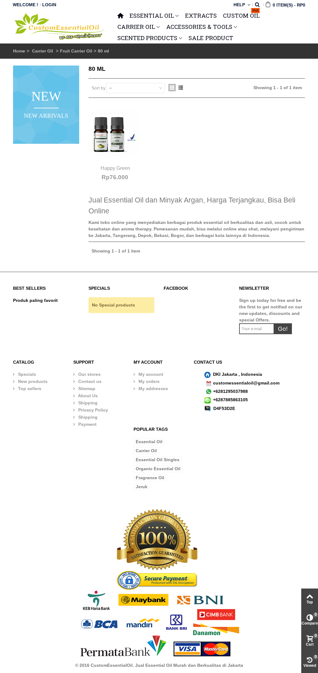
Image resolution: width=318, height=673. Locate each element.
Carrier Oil (43, 50)
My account (150, 374)
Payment (87, 424)
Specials (26, 374)
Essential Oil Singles (157, 459)
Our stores (89, 374)
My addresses (152, 388)
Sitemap (86, 388)
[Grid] (172, 87)
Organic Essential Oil (158, 468)
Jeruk (142, 486)
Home (19, 50)
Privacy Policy (92, 409)
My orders (148, 381)
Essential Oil (149, 441)
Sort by (99, 87)
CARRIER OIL (136, 26)
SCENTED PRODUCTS (147, 38)
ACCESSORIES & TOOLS (199, 26)
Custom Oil (241, 14)
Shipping (87, 402)
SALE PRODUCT (211, 38)
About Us (87, 395)
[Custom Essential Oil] (59, 26)
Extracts (201, 15)
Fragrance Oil (150, 477)
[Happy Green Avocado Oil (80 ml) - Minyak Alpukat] (115, 134)
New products (32, 381)
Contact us (89, 381)
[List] (180, 87)
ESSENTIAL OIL (151, 15)
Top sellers (29, 388)
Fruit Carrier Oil (76, 50)
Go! (283, 328)
